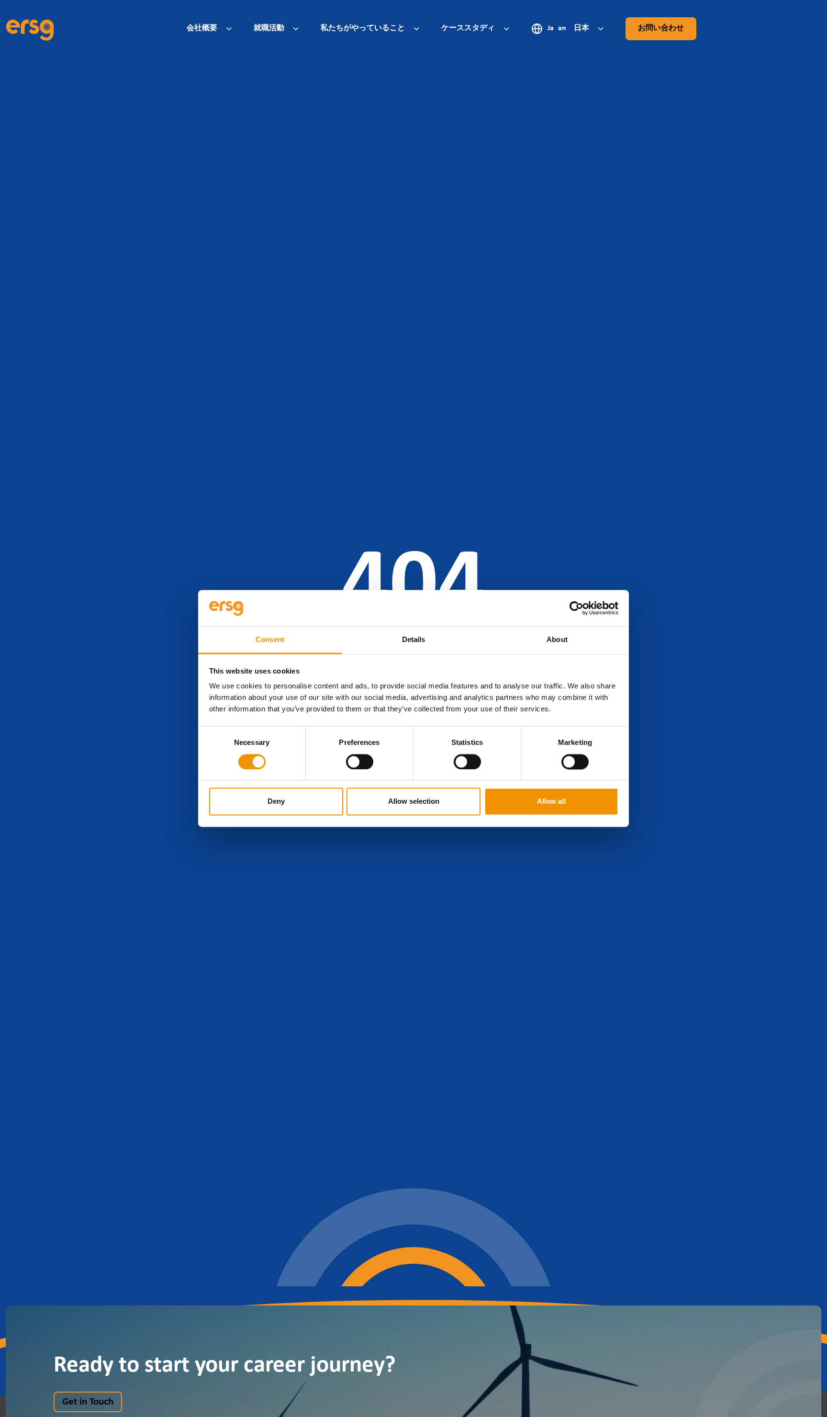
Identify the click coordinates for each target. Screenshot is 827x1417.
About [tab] (557, 640)
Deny (276, 802)
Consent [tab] (270, 640)
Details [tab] (413, 640)
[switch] (359, 762)
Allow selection (413, 802)
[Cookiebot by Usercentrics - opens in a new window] (576, 608)
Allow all (551, 802)
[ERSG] (30, 29)
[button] (211, 28)
